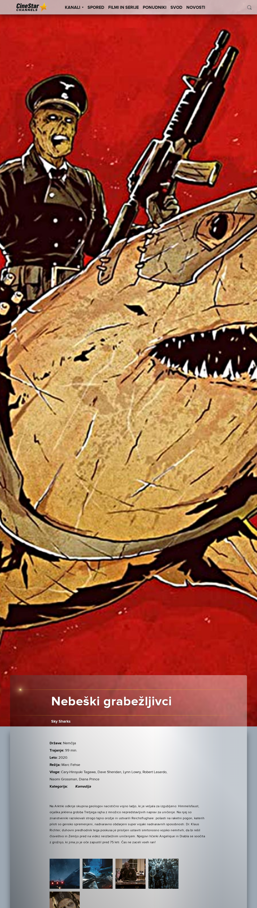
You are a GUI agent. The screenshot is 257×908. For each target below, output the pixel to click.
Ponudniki (154, 7)
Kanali (72, 7)
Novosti (195, 7)
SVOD (176, 7)
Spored (96, 7)
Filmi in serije (123, 7)
